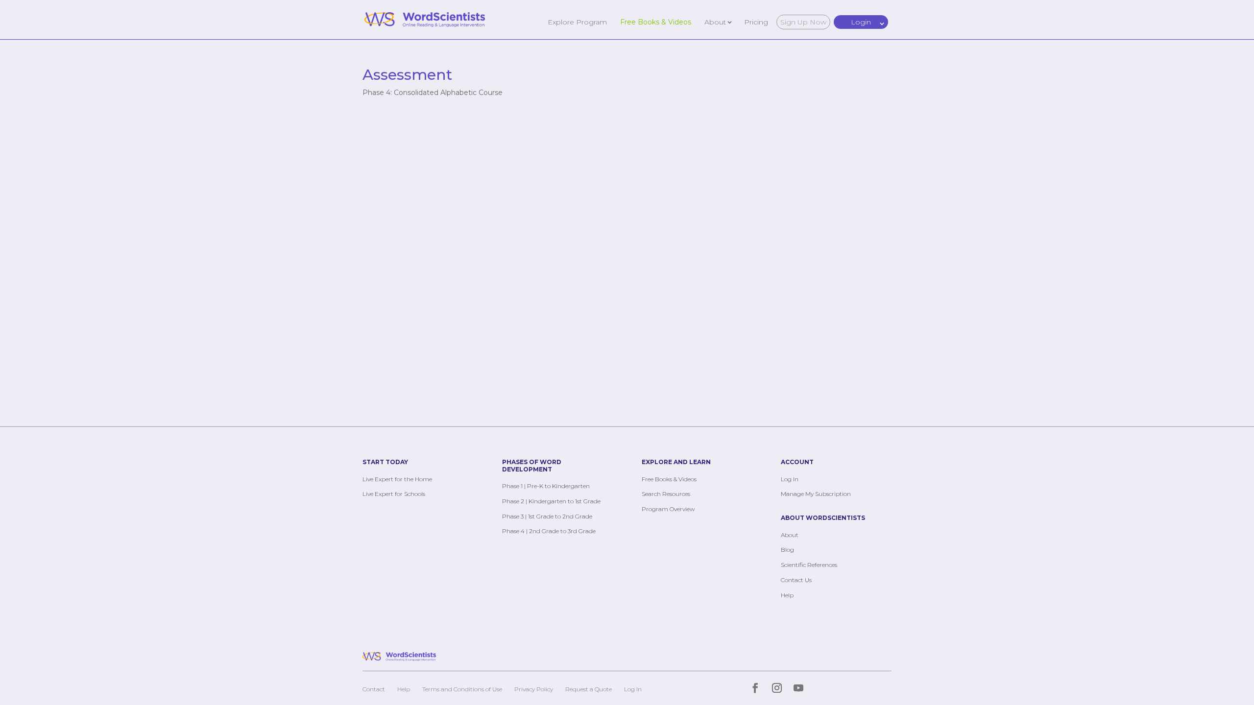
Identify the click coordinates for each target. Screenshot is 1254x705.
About (715, 21)
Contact (373, 689)
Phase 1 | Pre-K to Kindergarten (546, 486)
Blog (787, 549)
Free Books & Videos (655, 21)
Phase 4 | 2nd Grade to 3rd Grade (549, 531)
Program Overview (668, 509)
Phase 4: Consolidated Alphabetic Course (432, 92)
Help (787, 595)
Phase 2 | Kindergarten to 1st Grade (551, 501)
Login (861, 22)
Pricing (756, 21)
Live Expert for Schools (393, 493)
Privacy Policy (533, 689)
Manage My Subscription (816, 493)
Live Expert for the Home (397, 479)
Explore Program (577, 21)
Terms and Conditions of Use (462, 689)
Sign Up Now (803, 22)
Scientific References (809, 564)
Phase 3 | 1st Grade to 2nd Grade (547, 516)
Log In (789, 479)
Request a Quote (588, 689)
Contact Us (796, 580)
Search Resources (666, 493)
